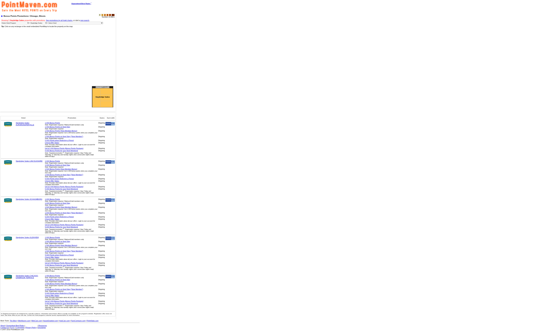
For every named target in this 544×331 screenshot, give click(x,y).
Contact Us (4, 328)
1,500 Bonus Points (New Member (61, 131)
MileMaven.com (24, 321)
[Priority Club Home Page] (110, 125)
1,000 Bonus (52, 123)
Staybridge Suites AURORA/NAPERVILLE (25, 124)
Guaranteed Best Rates (15, 326)
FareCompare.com (78, 321)
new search (84, 20)
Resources (43, 326)
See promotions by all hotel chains (59, 20)
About (2, 326)
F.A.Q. (12, 328)
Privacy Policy (31, 328)
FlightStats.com (92, 321)
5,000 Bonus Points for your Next (61, 151)
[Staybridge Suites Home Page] (8, 126)
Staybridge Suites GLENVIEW (27, 238)
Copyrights (20, 328)
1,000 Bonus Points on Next (57, 127)
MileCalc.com (36, 321)
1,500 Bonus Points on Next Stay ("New (64, 137)
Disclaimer (42, 328)
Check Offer (52, 143)
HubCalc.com (64, 321)
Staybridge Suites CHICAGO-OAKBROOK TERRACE (27, 277)
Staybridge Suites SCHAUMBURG (29, 199)
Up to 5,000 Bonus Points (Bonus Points (64, 148)
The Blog (13, 321)
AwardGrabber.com (50, 321)
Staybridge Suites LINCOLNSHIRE (29, 161)
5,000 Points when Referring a (59, 140)
